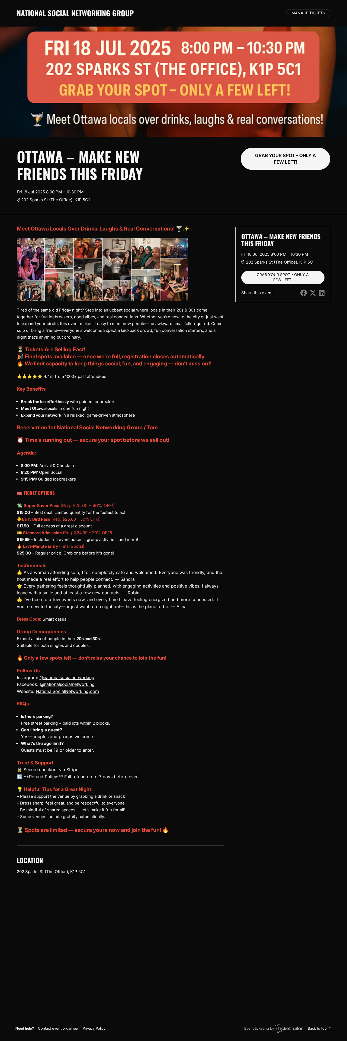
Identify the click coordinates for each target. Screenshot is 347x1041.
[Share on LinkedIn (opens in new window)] (321, 293)
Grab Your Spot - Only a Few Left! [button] (285, 158)
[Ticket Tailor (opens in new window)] (289, 1028)
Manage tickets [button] (308, 13)
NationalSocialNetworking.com (67, 691)
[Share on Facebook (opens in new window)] (303, 293)
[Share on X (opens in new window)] (313, 293)
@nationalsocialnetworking (67, 677)
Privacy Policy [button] (94, 1028)
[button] (58, 1028)
